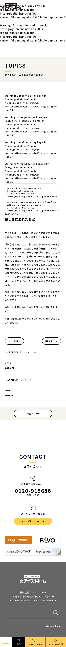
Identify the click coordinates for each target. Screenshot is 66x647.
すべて (8, 362)
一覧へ (30, 413)
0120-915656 (33, 490)
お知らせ (9, 367)
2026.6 (9, 395)
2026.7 (9, 390)
